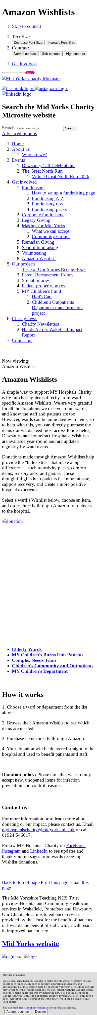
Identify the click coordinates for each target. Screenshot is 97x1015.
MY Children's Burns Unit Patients (47, 654)
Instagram (11, 851)
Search (8, 127)
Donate (29, 73)
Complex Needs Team (34, 660)
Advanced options (19, 133)
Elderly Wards (27, 649)
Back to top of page (21, 882)
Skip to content (26, 26)
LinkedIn (39, 851)
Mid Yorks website (30, 943)
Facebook (75, 845)
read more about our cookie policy (33, 1007)
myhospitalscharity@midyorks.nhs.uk (38, 829)
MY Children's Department (40, 671)
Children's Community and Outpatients (52, 665)
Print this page (54, 882)
